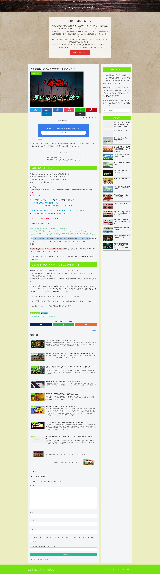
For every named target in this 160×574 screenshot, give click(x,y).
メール (32, 521)
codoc (87, 139)
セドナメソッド (42, 316)
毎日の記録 (44, 313)
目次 (61, 152)
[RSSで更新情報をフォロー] (86, 324)
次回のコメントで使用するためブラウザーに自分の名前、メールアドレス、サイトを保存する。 (64, 537)
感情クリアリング (36, 313)
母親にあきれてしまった (54, 157)
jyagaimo (77, 139)
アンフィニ (34, 316)
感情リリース (51, 316)
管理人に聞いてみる (80, 52)
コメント (34, 486)
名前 (31, 512)
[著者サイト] (41, 324)
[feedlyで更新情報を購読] (63, 324)
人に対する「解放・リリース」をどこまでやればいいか (63, 160)
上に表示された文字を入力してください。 (44, 546)
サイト (32, 529)
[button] (129, 111)
